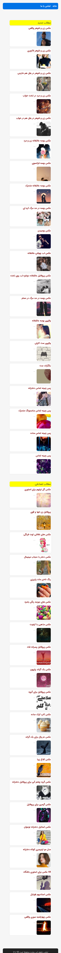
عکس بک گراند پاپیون (40, 669)
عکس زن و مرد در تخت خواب (37, 95)
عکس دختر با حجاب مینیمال (37, 557)
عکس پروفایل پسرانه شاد (39, 647)
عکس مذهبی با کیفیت (40, 624)
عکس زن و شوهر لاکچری (39, 50)
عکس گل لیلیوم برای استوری (38, 489)
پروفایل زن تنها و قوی (40, 512)
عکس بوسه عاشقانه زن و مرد (37, 140)
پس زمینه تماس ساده (40, 433)
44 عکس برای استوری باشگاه (37, 872)
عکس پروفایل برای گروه (40, 692)
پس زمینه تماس (43, 455)
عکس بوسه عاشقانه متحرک (38, 185)
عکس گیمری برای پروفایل (39, 804)
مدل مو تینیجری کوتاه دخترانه (37, 849)
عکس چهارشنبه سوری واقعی (37, 917)
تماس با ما (45, 6)
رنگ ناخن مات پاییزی (40, 579)
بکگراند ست (45, 365)
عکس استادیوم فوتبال (40, 894)
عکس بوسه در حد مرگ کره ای (37, 208)
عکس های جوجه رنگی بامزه (38, 602)
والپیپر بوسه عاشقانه (41, 320)
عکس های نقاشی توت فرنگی (37, 534)
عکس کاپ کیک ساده (41, 714)
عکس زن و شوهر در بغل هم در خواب (33, 118)
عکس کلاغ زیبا (44, 759)
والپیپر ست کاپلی (43, 343)
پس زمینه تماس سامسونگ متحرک (34, 410)
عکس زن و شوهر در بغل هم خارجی (34, 73)
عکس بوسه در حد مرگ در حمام (36, 298)
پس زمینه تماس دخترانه (39, 388)
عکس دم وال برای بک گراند (38, 737)
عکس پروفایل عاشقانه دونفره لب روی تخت (30, 275)
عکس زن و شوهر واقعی (40, 28)
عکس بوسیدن (44, 230)
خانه (55, 6)
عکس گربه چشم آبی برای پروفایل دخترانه (31, 782)
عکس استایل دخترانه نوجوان (37, 827)
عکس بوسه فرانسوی (41, 163)
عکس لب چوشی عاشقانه (39, 253)
